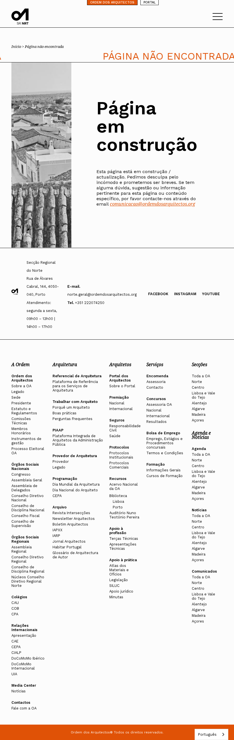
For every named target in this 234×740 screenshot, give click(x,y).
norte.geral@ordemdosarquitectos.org (102, 294)
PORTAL (150, 2)
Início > (18, 46)
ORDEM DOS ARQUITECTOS (112, 2)
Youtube (211, 294)
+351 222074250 (89, 303)
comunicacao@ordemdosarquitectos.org (152, 204)
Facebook (158, 294)
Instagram (185, 294)
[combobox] (211, 734)
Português (207, 734)
